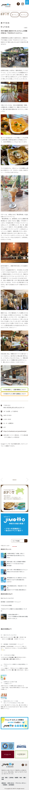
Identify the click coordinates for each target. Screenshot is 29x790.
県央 (21, 777)
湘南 (24, 777)
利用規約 (5, 785)
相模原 (16, 777)
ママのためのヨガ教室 (9, 655)
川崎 (3, 777)
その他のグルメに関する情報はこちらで (14, 394)
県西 (3, 779)
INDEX (14, 480)
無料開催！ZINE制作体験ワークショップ (13, 644)
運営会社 (4, 783)
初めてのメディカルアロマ (10, 635)
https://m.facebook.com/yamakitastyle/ (14, 431)
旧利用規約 (11, 785)
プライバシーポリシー (20, 783)
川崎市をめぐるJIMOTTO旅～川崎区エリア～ (10, 682)
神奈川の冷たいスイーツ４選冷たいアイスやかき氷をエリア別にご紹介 (14, 701)
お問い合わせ (10, 783)
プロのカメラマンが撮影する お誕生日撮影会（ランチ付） (16, 665)
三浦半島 (11, 777)
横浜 (6, 777)
